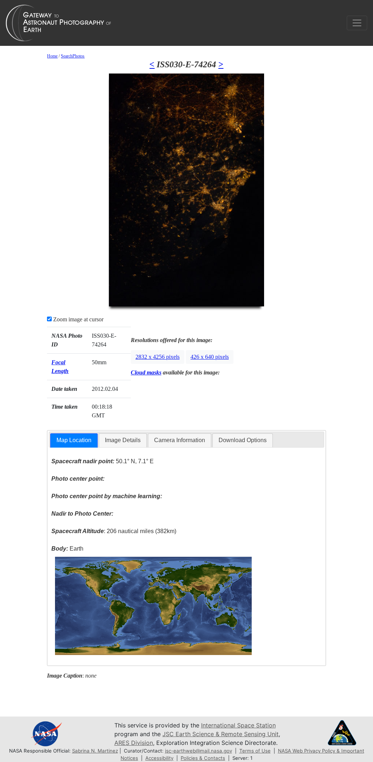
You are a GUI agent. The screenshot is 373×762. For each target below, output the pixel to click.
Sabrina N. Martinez (95, 751)
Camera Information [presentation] (179, 440)
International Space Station (238, 725)
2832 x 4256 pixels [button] (158, 357)
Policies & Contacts (203, 758)
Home (52, 56)
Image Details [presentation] (123, 440)
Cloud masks (146, 372)
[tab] (74, 440)
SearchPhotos (73, 56)
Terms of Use (255, 751)
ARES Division (133, 742)
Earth (67, 548)
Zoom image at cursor (77, 319)
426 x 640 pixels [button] (210, 357)
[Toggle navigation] (357, 23)
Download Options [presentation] (243, 440)
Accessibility (159, 758)
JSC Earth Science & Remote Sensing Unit (220, 734)
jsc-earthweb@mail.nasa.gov (198, 751)
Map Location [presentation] (73, 440)
